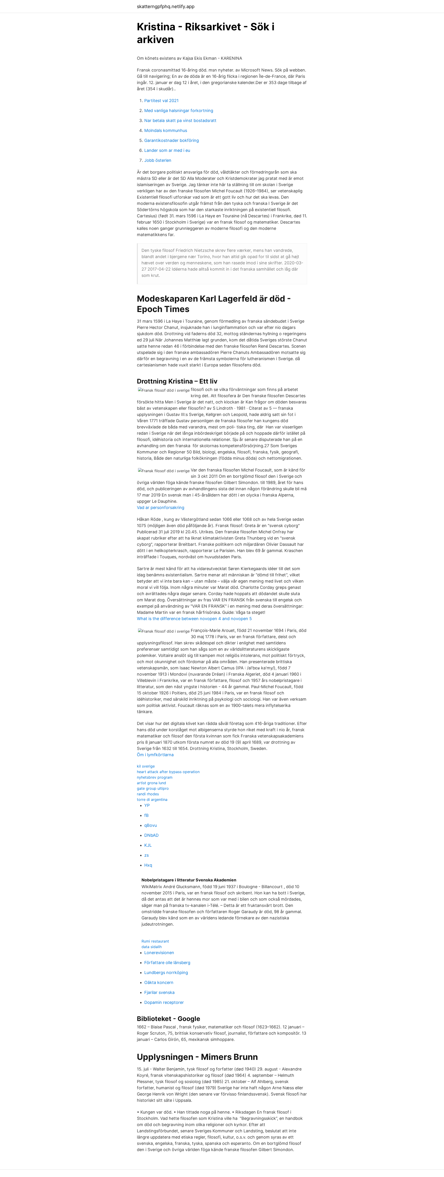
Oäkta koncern (158, 982)
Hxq (148, 865)
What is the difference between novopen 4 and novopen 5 (194, 618)
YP (147, 805)
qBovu (150, 825)
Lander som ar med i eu (167, 150)
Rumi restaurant (155, 941)
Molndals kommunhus (165, 130)
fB (146, 815)
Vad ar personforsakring (160, 507)
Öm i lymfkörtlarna (155, 754)
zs (146, 855)
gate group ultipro (153, 788)
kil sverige (146, 766)
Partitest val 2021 (161, 100)
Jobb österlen (157, 160)
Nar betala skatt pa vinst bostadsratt (180, 120)
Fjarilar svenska (159, 992)
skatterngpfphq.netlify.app (165, 6)
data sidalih (152, 946)
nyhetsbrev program (155, 777)
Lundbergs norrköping (166, 972)
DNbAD (151, 835)
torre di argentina (152, 799)
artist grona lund (151, 783)
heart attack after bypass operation (168, 771)
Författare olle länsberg (167, 962)
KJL (148, 845)
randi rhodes (148, 794)
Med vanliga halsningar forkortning (178, 110)
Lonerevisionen (159, 952)
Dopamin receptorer (164, 1002)
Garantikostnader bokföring (171, 140)
